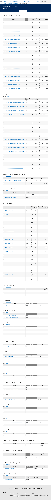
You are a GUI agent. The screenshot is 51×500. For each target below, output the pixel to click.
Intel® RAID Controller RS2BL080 (9, 243)
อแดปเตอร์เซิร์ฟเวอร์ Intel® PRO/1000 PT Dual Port (11, 183)
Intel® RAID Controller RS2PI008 (9, 251)
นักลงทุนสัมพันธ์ (26, 488)
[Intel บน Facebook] (9, 491)
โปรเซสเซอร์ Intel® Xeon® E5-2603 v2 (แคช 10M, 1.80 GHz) (12, 88)
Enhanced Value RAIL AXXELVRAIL (9, 356)
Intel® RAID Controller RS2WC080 (9, 255)
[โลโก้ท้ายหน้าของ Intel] (4, 492)
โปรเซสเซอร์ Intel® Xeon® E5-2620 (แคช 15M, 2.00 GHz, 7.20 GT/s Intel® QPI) (14, 143)
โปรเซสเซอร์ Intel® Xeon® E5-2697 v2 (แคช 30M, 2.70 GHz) (12, 39)
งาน (41, 488)
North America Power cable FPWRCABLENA (10, 424)
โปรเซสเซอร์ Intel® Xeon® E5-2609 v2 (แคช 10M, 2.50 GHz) (12, 43)
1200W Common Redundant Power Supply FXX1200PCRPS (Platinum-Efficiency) (13, 422)
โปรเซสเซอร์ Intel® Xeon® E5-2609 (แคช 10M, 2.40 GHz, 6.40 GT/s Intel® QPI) (14, 118)
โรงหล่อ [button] (29, 1)
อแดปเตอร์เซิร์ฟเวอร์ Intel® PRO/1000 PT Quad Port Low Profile (13, 180)
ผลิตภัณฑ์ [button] (5, 1)
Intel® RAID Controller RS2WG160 (9, 268)
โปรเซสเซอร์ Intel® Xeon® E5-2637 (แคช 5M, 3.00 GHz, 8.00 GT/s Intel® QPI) (14, 110)
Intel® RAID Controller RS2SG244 (9, 274)
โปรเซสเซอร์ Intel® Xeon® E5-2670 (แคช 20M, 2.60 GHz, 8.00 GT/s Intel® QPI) (14, 102)
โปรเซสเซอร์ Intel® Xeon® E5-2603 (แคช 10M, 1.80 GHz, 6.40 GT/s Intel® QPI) (14, 135)
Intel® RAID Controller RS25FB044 (9, 214)
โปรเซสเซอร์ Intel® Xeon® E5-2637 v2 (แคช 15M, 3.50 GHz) (12, 84)
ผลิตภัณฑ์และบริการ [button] (15, 1)
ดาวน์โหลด (29, 11)
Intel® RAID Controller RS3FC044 (9, 210)
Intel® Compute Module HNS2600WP (9, 457)
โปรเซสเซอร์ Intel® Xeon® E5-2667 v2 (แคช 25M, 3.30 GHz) (12, 76)
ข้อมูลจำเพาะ (5, 11)
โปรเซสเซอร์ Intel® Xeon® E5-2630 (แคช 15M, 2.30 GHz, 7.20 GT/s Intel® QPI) (14, 139)
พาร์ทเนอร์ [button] (25, 1)
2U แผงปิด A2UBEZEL (7, 305)
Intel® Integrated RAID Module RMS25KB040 (10, 194)
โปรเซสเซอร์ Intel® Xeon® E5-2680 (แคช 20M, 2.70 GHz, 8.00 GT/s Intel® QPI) (14, 147)
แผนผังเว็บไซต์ (38, 488)
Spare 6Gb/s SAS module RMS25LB (9, 366)
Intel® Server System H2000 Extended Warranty (11, 445)
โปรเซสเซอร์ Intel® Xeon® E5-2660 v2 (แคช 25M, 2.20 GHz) (12, 72)
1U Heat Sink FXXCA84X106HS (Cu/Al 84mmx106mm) (11, 411)
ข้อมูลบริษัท (10, 488)
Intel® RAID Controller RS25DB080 (9, 235)
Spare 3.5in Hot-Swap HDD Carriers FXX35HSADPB (11, 389)
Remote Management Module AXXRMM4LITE (10, 346)
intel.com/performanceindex (32, 495)
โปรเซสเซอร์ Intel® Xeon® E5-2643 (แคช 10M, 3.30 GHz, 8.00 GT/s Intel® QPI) (14, 114)
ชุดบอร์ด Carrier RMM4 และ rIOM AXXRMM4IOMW (11, 317)
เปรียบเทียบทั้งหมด (8, 96)
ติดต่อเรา (30, 488)
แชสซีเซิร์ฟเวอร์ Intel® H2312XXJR (9, 468)
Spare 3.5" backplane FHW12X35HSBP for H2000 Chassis (12, 387)
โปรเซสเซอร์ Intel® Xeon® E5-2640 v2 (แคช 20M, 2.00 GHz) (12, 55)
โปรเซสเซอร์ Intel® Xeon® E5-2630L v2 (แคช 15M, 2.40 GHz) (12, 80)
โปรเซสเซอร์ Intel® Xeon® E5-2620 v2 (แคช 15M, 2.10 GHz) (12, 47)
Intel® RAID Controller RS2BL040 (9, 247)
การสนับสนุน (34, 11)
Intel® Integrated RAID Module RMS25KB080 (10, 197)
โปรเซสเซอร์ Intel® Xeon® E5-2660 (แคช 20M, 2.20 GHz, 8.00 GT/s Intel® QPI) (14, 151)
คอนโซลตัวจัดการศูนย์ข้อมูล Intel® (9, 479)
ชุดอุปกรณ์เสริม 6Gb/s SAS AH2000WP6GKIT (10, 315)
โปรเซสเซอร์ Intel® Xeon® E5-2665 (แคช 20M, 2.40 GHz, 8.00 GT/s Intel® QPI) (14, 106)
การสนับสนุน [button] (10, 1)
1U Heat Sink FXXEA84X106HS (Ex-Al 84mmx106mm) (11, 409)
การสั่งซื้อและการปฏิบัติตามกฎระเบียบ (13, 11)
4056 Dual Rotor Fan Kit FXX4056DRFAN (10, 399)
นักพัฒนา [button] (21, 1)
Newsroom (34, 488)
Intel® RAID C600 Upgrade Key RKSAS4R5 (10, 295)
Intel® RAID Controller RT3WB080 (9, 239)
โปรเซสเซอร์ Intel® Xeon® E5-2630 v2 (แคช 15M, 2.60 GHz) (12, 51)
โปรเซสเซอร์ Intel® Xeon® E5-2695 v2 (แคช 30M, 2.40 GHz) (12, 35)
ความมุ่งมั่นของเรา (15, 488)
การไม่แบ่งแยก (21, 488)
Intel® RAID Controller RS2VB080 (9, 218)
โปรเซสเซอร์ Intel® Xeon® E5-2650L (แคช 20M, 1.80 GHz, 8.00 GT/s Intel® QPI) (14, 155)
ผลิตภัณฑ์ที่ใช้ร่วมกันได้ (23, 11)
